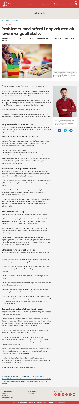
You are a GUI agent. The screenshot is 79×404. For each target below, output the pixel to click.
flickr (74, 394)
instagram (63, 394)
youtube (67, 394)
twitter (56, 394)
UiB (2, 20)
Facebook (59, 130)
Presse (30, 402)
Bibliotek (54, 4)
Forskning (36, 4)
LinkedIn (71, 130)
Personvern (50, 402)
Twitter (65, 130)
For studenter (63, 4)
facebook (60, 394)
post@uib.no (5, 393)
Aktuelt (39, 13)
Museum (48, 4)
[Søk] (76, 4)
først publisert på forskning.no (24, 367)
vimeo (71, 394)
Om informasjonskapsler (39, 402)
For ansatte (71, 4)
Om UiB (43, 4)
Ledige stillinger (23, 402)
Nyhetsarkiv (15, 20)
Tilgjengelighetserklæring (60, 402)
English (75, 1)
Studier (30, 4)
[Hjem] (4, 4)
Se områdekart (31, 393)
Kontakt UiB (15, 402)
